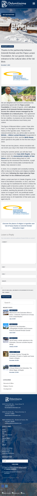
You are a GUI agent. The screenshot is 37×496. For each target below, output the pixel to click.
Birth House (29, 137)
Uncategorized (7, 389)
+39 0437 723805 (9, 413)
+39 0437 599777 (9, 406)
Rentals (4, 431)
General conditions (7, 448)
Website (4, 281)
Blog (3, 441)
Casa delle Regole (23, 154)
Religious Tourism (8, 386)
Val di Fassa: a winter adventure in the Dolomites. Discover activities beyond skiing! (21, 342)
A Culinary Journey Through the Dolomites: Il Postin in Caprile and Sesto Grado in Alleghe (21, 356)
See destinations (8, 14)
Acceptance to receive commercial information (12, 472)
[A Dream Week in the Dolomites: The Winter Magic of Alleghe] (6, 368)
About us (4, 440)
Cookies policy (6, 450)
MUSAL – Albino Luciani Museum (13, 135)
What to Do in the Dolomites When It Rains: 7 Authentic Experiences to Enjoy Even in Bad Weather (21, 314)
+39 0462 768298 (9, 421)
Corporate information (8, 453)
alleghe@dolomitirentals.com (12, 415)
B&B (3, 433)
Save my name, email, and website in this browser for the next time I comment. (17, 291)
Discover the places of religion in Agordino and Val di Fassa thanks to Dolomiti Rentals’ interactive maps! (18, 226)
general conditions (11, 469)
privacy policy (23, 467)
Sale (3, 436)
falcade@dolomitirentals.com (12, 407)
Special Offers (6, 438)
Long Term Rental (7, 434)
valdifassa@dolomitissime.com (13, 423)
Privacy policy (6, 451)
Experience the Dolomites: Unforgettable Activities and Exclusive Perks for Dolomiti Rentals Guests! (20, 328)
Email (3, 274)
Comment (4, 241)
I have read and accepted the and (15, 468)
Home (3, 429)
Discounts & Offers (8, 383)
